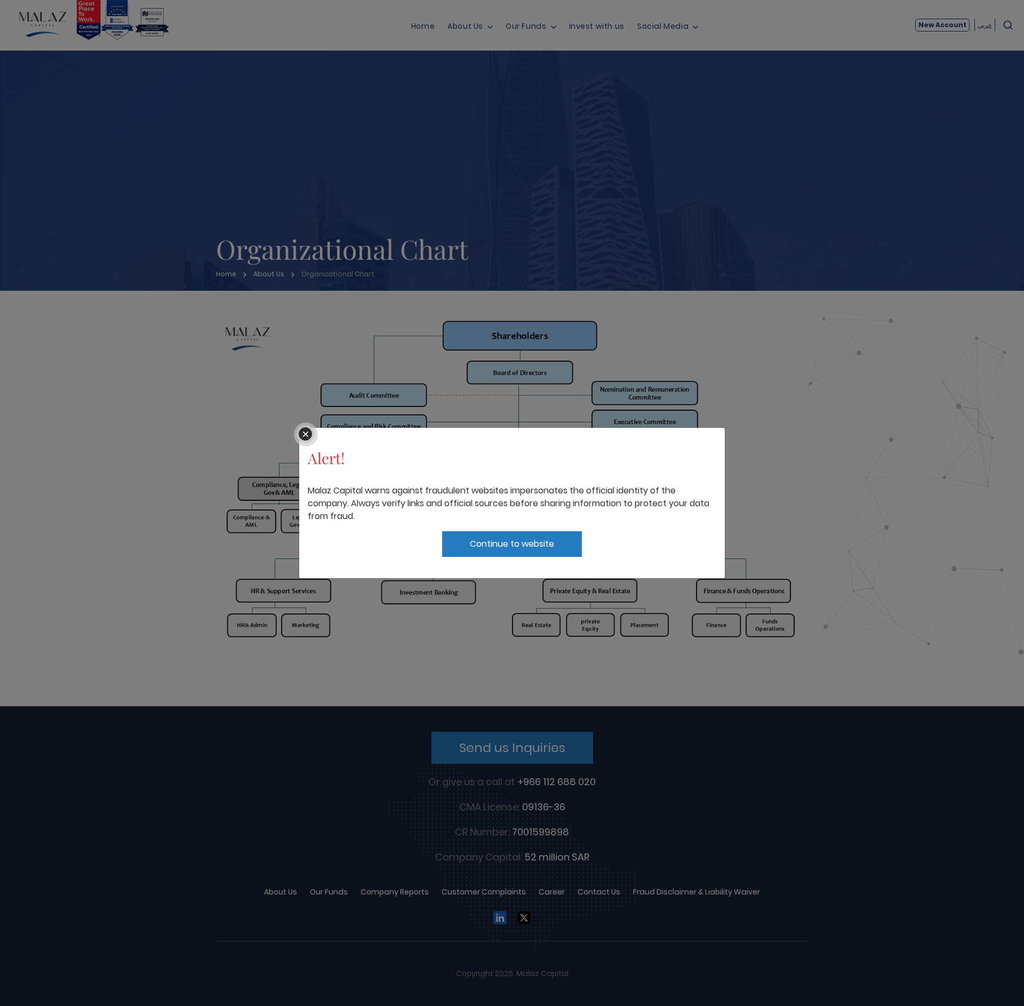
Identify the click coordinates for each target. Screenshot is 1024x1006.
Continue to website (512, 544)
